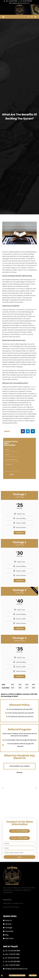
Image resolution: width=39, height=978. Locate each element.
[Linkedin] (35, 17)
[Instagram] (32, 17)
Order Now (19, 533)
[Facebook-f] (28, 17)
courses (33, 387)
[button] (3, 16)
